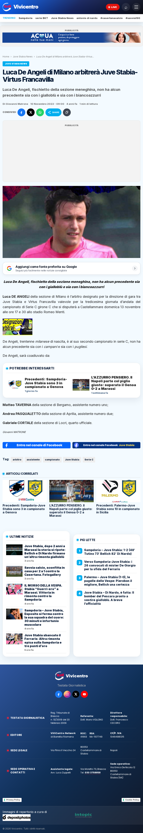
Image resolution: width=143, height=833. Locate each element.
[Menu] (136, 7)
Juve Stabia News (62, 18)
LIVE (114, 7)
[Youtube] (84, 694)
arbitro (17, 459)
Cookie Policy (132, 799)
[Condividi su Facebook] (21, 112)
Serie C (89, 459)
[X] (75, 694)
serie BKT (41, 18)
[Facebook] (58, 694)
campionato (52, 459)
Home (6, 56)
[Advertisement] (71, 153)
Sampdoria (25, 18)
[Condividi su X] (31, 112)
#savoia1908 (134, 18)
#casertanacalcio (112, 18)
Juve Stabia (12, 302)
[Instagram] (67, 694)
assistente (33, 459)
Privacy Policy (13, 799)
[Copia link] (67, 112)
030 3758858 (93, 772)
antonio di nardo (87, 18)
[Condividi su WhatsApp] (40, 112)
